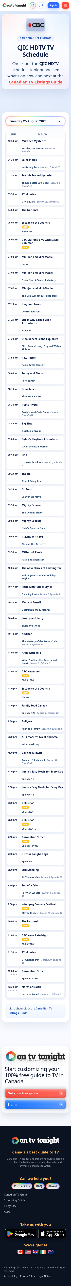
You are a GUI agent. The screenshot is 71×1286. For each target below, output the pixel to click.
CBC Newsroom (31, 671)
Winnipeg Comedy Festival (39, 904)
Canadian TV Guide (16, 1194)
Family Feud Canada (34, 705)
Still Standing (30, 870)
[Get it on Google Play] (20, 1233)
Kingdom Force (31, 304)
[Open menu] (65, 5)
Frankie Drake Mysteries (37, 175)
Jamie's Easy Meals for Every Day (42, 771)
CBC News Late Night (35, 935)
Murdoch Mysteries (34, 141)
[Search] (33, 5)
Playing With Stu (32, 536)
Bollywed (28, 721)
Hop (24, 455)
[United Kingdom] (35, 1252)
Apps (7, 1211)
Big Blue (27, 423)
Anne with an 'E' (32, 652)
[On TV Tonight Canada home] (35, 1056)
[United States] (28, 1252)
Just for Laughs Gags (35, 854)
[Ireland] (43, 1252)
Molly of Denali (31, 602)
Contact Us (22, 1186)
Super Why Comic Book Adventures (36, 321)
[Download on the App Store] (52, 1233)
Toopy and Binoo (32, 373)
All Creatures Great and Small (40, 737)
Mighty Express (31, 505)
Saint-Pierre (29, 160)
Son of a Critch (31, 885)
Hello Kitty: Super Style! (37, 587)
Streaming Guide (14, 1200)
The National (30, 210)
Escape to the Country (36, 222)
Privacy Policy (27, 1276)
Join (42, 5)
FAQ (39, 1186)
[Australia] (51, 1252)
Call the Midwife (32, 753)
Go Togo (27, 489)
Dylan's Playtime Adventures (40, 439)
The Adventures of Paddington (41, 568)
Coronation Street (33, 837)
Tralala (26, 474)
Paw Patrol (29, 357)
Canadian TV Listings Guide (35, 82)
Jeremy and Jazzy (32, 618)
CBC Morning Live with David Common (40, 241)
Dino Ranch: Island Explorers (40, 339)
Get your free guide (23, 1093)
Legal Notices (44, 1276)
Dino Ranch (29, 389)
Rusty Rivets (30, 405)
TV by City (10, 1206)
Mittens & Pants (32, 552)
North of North (31, 987)
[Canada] (20, 1252)
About (52, 1186)
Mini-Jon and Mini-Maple (37, 257)
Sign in (53, 5)
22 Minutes (29, 194)
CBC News (28, 803)
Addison (27, 634)
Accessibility (11, 1276)
